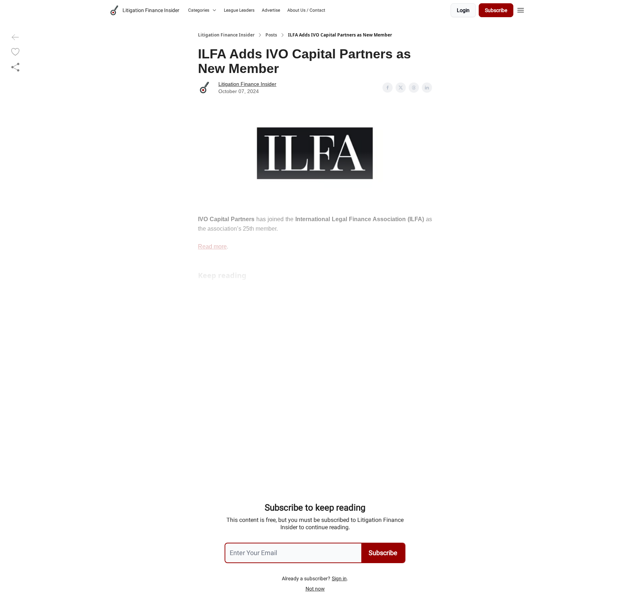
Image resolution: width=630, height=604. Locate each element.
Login (463, 10)
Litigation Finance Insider (226, 35)
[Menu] (520, 9)
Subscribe (496, 10)
